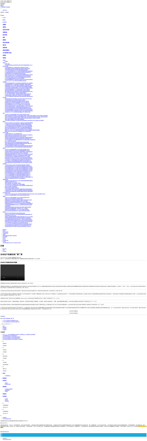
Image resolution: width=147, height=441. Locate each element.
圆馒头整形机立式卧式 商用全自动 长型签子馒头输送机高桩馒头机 (18, 157)
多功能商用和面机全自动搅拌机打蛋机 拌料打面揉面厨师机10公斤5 (18, 65)
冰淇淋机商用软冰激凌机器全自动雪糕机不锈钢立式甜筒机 (17, 101)
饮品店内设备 (6, 29)
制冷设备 (5, 34)
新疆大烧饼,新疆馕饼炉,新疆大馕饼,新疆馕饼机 (14, 119)
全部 (4, 242)
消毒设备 (5, 32)
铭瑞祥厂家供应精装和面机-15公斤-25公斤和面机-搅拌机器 (17, 209)
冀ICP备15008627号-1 (4, 431)
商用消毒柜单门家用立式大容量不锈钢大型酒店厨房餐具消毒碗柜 (18, 86)
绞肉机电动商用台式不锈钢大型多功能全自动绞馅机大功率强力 (18, 226)
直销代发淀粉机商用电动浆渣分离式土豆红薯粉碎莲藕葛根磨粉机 (18, 127)
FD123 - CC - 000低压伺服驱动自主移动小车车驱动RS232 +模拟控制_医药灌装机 (19, 334)
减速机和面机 (8, 205)
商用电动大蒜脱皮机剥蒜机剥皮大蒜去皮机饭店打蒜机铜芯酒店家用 (19, 137)
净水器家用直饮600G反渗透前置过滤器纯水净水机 (15, 73)
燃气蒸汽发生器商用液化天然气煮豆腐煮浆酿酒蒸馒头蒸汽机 (17, 150)
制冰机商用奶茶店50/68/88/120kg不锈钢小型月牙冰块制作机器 (17, 104)
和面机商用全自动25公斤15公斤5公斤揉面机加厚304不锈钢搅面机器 (19, 203)
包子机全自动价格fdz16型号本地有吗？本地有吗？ (13, 339)
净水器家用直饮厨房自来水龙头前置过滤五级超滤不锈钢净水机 (18, 72)
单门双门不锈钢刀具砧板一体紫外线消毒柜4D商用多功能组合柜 (18, 93)
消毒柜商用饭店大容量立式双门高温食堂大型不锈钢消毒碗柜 (17, 95)
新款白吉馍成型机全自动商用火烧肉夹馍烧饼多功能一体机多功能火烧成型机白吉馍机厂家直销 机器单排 (26, 116)
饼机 (4, 37)
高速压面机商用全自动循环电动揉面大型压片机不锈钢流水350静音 (18, 162)
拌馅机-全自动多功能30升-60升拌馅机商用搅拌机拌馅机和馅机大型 (18, 214)
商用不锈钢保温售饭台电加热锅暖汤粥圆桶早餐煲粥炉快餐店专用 (18, 143)
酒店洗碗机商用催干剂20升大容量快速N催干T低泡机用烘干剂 (17, 172)
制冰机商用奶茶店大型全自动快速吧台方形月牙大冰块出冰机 (17, 103)
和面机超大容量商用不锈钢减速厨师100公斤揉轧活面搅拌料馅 (17, 202)
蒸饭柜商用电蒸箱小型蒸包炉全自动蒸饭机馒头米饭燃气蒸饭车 (18, 155)
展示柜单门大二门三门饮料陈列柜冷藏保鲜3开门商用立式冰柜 (17, 112)
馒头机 (4, 45)
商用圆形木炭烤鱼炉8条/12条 (11, 181)
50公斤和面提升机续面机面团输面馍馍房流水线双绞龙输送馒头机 (18, 161)
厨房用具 (5, 47)
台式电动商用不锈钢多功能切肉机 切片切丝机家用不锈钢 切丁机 (18, 225)
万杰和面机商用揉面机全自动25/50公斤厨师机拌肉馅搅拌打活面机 (18, 204)
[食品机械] (2, 316)
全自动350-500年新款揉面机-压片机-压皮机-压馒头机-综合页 (17, 114)
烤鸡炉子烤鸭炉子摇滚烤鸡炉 (11, 186)
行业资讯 (4, 251)
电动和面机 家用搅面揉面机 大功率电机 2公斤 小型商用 (16, 208)
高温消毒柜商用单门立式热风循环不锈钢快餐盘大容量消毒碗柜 (18, 84)
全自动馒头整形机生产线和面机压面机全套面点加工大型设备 (17, 156)
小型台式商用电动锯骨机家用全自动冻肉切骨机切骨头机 (16, 222)
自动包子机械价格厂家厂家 (8, 318)
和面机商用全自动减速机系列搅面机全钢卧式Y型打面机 (16, 201)
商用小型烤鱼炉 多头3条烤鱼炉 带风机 (13, 183)
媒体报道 (4, 327)
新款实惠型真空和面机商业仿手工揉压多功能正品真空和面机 (17, 210)
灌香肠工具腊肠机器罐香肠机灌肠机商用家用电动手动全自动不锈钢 (19, 216)
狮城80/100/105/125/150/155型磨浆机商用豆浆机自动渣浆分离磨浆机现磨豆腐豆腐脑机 (22, 130)
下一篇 (11, 321)
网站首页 (4, 229)
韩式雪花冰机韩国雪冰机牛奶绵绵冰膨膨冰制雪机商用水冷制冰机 (18, 108)
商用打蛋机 (7, 63)
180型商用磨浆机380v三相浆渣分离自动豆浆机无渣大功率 (16, 67)
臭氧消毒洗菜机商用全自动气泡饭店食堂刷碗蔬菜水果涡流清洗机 (18, 166)
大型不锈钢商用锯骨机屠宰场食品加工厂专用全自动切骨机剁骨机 (18, 219)
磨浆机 (4, 39)
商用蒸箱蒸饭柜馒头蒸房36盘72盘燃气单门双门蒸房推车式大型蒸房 (19, 154)
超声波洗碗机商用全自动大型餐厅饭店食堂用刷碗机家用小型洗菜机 (19, 167)
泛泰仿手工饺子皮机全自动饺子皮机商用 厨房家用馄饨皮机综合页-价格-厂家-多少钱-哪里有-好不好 (25, 193)
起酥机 (4, 24)
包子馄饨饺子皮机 (7, 52)
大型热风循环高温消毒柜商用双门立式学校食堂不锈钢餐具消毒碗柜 (19, 87)
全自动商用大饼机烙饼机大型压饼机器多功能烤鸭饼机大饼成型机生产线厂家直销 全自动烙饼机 (24, 120)
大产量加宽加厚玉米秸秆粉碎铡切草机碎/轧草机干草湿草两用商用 (18, 125)
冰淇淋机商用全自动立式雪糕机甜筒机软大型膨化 (15, 99)
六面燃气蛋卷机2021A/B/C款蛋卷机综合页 (13, 133)
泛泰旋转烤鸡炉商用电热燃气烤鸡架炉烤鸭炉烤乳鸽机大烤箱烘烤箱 (19, 191)
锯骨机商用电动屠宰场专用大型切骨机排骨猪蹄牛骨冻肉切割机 (18, 217)
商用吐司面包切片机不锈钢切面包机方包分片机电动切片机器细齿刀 (19, 134)
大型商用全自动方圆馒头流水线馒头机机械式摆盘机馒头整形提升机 (19, 158)
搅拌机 (4, 27)
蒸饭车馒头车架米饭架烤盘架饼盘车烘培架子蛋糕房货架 (16, 152)
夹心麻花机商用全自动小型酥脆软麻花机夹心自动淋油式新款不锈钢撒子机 (20, 139)
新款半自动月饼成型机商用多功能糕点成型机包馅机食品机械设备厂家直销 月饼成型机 (22, 118)
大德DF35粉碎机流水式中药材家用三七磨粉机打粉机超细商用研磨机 (19, 122)
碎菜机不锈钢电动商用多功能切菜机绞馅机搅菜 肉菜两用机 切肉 (18, 138)
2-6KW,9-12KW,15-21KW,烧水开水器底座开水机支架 (15, 80)
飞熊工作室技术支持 (142, 426)
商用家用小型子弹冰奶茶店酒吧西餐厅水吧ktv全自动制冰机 (17, 102)
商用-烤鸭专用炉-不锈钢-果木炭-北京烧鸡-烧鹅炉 (15, 184)
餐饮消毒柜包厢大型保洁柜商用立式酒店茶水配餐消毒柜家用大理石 (19, 91)
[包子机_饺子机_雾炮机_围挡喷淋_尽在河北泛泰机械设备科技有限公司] (73, 7)
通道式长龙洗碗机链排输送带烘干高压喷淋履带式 (15, 178)
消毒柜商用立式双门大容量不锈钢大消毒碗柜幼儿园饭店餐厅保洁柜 (19, 85)
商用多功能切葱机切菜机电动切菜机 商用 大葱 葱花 (15, 136)
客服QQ (2, 5)
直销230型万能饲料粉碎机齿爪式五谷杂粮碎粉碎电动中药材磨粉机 (18, 128)
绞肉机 (4, 57)
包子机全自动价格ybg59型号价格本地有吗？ (12, 336)
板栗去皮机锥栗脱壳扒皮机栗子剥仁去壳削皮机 (14, 144)
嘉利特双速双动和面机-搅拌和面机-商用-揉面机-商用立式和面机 (18, 207)
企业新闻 (4, 329)
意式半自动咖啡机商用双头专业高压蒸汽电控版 (14, 78)
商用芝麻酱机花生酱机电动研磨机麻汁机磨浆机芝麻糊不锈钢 (17, 68)
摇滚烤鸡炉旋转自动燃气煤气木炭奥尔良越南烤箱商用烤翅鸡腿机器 (19, 180)
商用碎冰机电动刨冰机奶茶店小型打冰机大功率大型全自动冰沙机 (18, 98)
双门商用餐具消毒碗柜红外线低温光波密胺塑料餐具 (15, 92)
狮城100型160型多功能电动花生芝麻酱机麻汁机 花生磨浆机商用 (18, 131)
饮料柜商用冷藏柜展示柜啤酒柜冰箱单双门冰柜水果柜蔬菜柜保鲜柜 (19, 110)
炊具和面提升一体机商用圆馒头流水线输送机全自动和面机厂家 (18, 160)
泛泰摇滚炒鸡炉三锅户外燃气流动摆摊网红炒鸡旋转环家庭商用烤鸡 (19, 190)
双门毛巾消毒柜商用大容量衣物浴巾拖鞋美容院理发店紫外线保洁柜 (19, 96)
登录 (4, 10)
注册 (6, 10)
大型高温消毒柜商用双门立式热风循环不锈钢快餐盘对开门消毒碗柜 (19, 83)
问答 (4, 250)
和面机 (4, 55)
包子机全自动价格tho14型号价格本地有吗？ (11, 338)
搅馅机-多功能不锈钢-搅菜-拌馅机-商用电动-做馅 (15, 213)
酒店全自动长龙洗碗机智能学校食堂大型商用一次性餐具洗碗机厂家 (19, 177)
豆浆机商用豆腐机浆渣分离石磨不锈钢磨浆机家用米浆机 (16, 69)
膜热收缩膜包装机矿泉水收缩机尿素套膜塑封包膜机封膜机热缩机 (18, 146)
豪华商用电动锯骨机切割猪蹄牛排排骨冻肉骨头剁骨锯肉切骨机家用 (19, 220)
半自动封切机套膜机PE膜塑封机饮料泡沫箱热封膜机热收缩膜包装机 (19, 145)
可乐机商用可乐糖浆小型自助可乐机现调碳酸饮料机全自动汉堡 (18, 77)
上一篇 (10, 320)
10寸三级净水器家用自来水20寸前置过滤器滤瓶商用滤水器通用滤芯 (19, 71)
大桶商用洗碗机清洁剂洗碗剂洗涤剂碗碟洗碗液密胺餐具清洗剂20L (18, 171)
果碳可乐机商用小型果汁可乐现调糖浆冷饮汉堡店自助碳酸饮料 (18, 75)
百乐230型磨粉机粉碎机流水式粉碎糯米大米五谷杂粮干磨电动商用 (18, 126)
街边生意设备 (6, 42)
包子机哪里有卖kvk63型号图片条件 (10, 335)
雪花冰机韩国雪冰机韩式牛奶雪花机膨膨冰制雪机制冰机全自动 (18, 107)
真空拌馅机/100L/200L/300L (10, 215)
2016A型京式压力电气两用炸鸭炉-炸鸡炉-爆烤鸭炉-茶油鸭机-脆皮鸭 (19, 185)
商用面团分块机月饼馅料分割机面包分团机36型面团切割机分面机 (18, 199)
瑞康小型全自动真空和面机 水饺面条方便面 (14, 198)
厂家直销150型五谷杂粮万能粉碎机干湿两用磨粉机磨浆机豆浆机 (18, 124)
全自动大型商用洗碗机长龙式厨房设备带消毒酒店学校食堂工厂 (18, 173)
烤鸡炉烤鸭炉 (6, 50)
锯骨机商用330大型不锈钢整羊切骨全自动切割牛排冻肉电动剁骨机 (18, 221)
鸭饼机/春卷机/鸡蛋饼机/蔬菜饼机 (12, 187)
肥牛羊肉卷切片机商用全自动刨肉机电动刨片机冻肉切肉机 (17, 142)
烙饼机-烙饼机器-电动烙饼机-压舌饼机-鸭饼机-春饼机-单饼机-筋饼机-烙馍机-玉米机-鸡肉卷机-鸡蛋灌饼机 (26, 115)
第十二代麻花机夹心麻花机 (10, 140)
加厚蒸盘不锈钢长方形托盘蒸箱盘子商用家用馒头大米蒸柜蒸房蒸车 (19, 151)
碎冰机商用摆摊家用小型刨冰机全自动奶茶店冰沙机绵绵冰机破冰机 (19, 79)
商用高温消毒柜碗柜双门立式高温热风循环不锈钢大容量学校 (17, 89)
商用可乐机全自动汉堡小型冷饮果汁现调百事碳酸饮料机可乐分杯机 (19, 74)
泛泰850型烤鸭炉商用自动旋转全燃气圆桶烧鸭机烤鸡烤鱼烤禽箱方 (18, 189)
